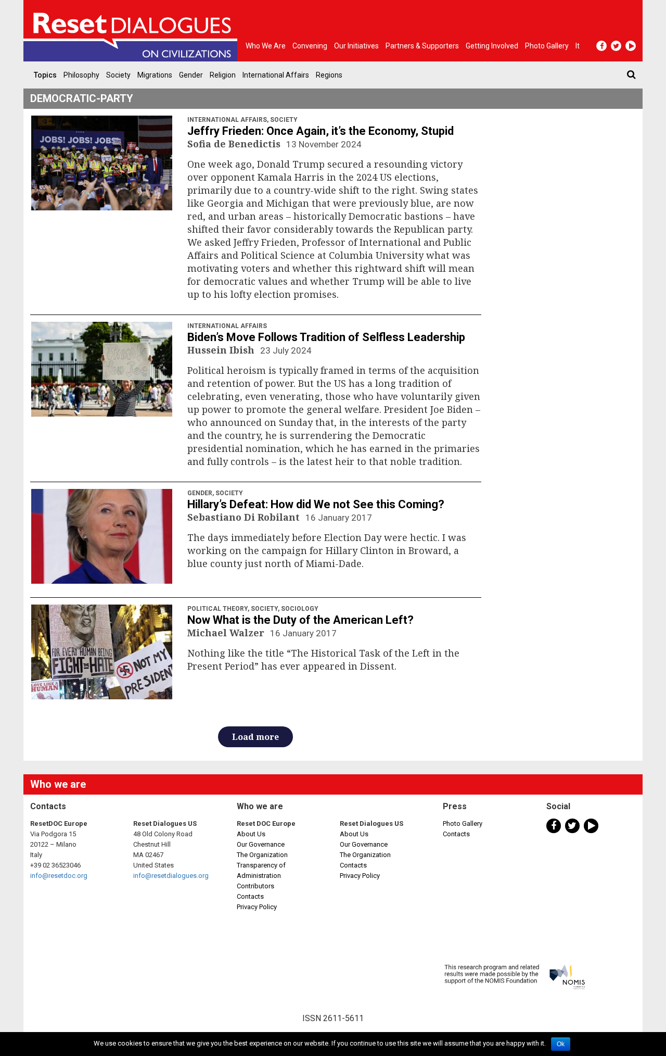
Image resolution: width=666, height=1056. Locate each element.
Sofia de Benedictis (235, 143)
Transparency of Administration (261, 870)
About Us (251, 834)
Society (118, 75)
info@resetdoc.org (58, 875)
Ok (561, 1044)
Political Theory (217, 608)
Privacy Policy (257, 907)
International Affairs (275, 75)
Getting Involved (492, 46)
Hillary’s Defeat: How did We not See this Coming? (315, 504)
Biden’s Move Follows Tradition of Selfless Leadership (326, 337)
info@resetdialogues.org (171, 875)
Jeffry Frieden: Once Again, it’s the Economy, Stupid (320, 130)
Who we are (266, 46)
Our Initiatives (356, 46)
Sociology (299, 608)
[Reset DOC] (132, 30)
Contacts (250, 896)
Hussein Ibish (222, 350)
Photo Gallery (462, 823)
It (577, 46)
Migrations (154, 75)
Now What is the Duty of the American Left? (300, 619)
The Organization (262, 855)
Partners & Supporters (422, 46)
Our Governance (261, 844)
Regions (329, 75)
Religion (223, 75)
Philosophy (81, 75)
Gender (191, 75)
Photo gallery (547, 46)
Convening (309, 46)
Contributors (255, 886)
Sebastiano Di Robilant (244, 517)
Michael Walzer (227, 632)
